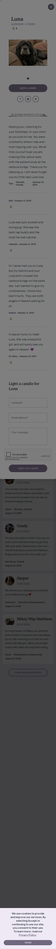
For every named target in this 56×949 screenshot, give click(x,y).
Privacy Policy (27, 935)
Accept (28, 942)
